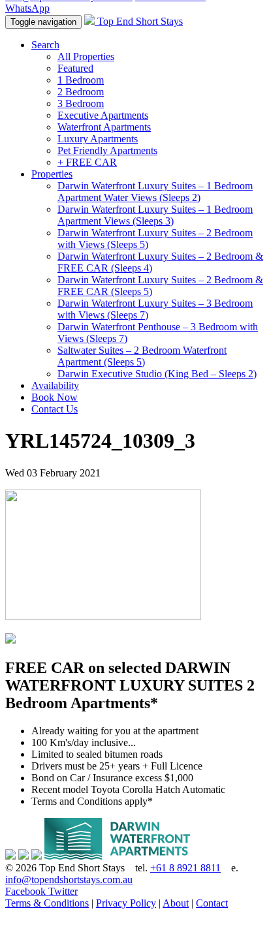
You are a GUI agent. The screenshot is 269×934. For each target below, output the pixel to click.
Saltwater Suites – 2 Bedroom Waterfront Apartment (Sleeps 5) (142, 356)
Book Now (54, 397)
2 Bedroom (80, 91)
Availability (55, 385)
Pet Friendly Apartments (107, 150)
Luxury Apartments (97, 138)
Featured (75, 68)
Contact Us (54, 408)
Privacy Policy (126, 903)
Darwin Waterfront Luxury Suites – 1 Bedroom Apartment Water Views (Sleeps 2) (155, 191)
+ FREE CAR (87, 162)
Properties (51, 173)
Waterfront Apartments (104, 126)
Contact (212, 903)
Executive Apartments (102, 115)
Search (45, 44)
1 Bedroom (80, 80)
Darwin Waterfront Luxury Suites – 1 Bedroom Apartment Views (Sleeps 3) (155, 215)
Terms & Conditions (47, 903)
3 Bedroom (80, 103)
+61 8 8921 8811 (185, 867)
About (176, 903)
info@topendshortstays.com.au (69, 879)
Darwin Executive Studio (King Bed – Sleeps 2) (157, 373)
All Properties (85, 56)
